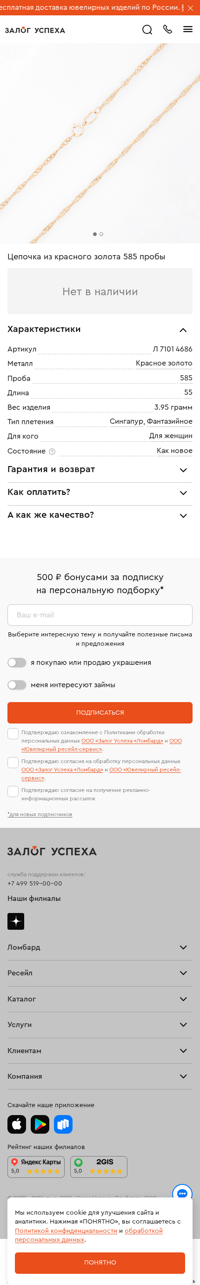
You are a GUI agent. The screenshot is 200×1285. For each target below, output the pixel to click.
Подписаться (100, 713)
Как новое (175, 450)
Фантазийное (170, 421)
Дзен (15, 921)
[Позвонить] (167, 28)
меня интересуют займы (73, 685)
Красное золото (164, 363)
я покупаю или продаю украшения (91, 662)
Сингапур (126, 421)
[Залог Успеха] (35, 29)
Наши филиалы (34, 898)
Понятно (100, 1262)
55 (188, 392)
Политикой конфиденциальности (66, 1231)
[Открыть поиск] (147, 29)
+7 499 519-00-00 (34, 883)
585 (186, 378)
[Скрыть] (190, 8)
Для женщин (171, 436)
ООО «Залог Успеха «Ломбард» (122, 741)
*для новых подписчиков (40, 814)
